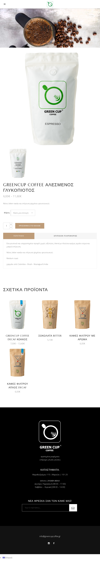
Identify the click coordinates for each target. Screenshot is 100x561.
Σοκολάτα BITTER (50, 335)
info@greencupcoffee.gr (50, 536)
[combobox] (23, 213)
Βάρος (7, 212)
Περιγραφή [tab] (19, 236)
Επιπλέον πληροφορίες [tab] (65, 236)
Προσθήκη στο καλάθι (29, 226)
